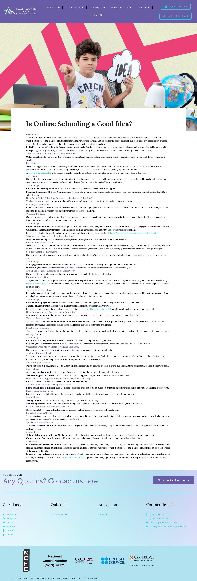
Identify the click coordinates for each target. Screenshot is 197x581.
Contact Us (96, 15)
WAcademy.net (89, 578)
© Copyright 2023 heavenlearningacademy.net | (45, 578)
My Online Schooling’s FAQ (99, 309)
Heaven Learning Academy (40, 173)
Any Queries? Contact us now (51, 480)
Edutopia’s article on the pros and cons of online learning (133, 233)
